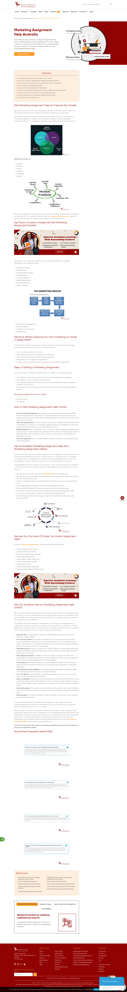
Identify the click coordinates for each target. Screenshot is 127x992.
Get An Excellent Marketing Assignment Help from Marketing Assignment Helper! (42, 90)
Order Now (58, 960)
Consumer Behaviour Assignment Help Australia (29, 887)
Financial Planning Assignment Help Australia (60, 884)
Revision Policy (59, 955)
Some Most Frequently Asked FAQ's (28, 97)
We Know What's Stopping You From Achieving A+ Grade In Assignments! (40, 83)
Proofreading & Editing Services (82, 955)
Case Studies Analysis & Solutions (83, 960)
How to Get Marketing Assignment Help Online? (32, 88)
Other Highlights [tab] (46, 908)
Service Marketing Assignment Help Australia (60, 889)
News (46, 12)
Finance (101, 969)
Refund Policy (59, 953)
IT (99, 962)
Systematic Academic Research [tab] (27, 904)
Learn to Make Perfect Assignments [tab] (65, 904)
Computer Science (104, 964)
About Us (74, 12)
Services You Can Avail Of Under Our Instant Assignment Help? (37, 92)
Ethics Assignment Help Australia (27, 881)
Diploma (65, 12)
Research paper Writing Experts (82, 962)
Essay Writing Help (78, 958)
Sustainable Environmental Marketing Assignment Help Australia (29, 878)
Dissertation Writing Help (80, 951)
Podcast (57, 969)
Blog (40, 12)
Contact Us (83, 12)
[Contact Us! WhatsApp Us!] (2, 839)
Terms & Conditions (60, 958)
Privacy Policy (59, 951)
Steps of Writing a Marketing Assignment (30, 85)
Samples (34, 12)
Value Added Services (61, 967)
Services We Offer (45, 955)
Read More (90, 989)
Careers (42, 958)
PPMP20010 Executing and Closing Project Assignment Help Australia (59, 878)
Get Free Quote (23, 54)
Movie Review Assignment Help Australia (30, 891)
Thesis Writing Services (80, 953)
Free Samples (44, 960)
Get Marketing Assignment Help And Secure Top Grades (35, 78)
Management (103, 955)
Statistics (101, 971)
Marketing (102, 967)
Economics (102, 953)
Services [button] (24, 12)
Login (91, 12)
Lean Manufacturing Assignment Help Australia (61, 886)
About (41, 953)
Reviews (55, 12)
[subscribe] (35, 974)
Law (100, 960)
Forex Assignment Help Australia (56, 881)
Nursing (101, 958)
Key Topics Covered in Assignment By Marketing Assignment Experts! (38, 80)
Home (17, 12)
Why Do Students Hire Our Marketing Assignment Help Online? (36, 95)
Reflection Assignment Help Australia (29, 884)
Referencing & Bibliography (81, 964)
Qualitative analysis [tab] (46, 904)
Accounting (102, 951)
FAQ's (41, 964)
